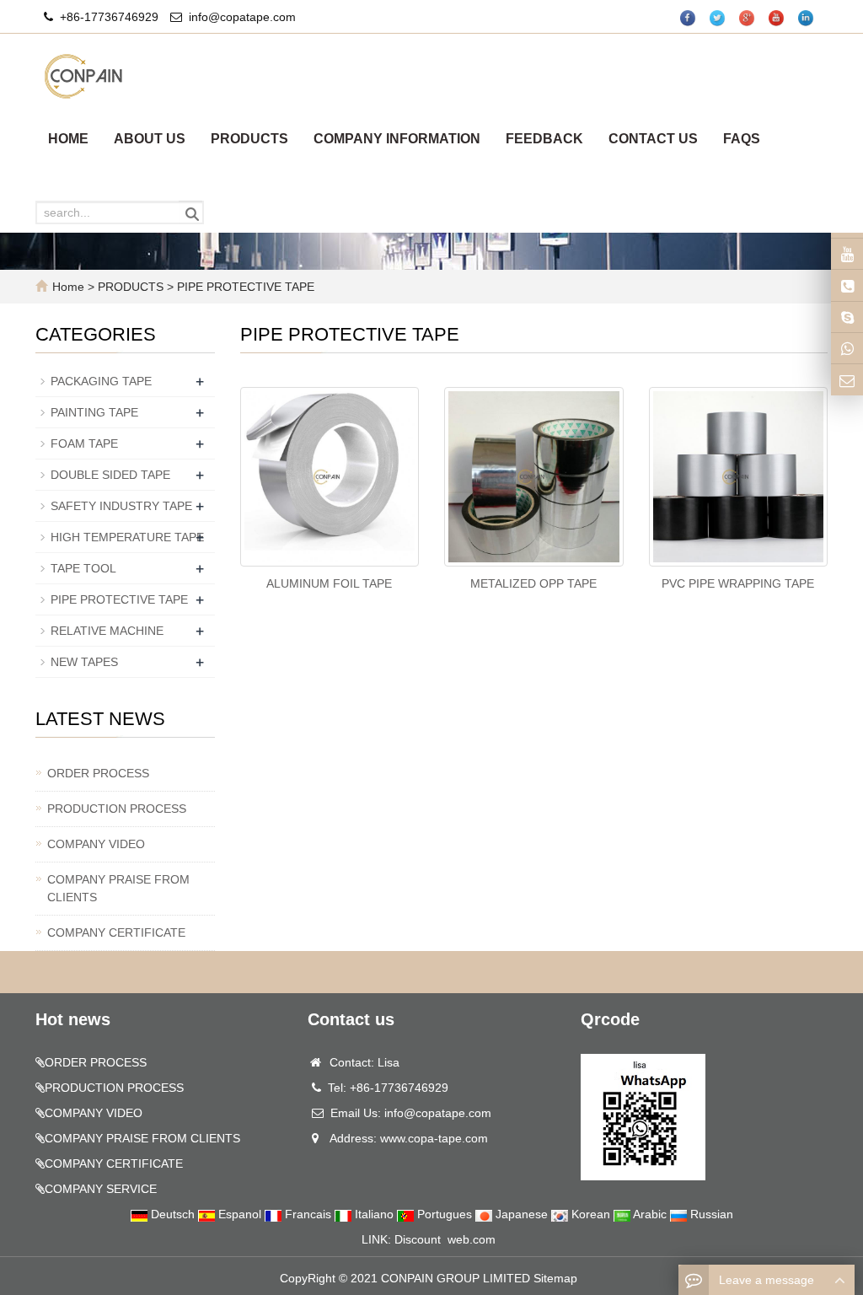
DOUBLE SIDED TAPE (110, 474)
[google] (747, 18)
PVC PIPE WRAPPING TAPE (738, 583)
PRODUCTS (249, 139)
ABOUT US (149, 139)
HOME (68, 139)
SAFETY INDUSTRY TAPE (121, 506)
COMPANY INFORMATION (397, 139)
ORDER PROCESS (98, 773)
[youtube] (777, 18)
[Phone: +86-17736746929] (847, 285)
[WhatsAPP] (847, 348)
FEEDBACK (544, 139)
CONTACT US (653, 139)
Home (68, 286)
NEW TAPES (84, 662)
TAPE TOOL (83, 568)
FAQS (741, 139)
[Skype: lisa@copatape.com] (847, 317)
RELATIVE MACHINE (107, 630)
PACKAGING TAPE (101, 381)
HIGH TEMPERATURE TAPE (127, 537)
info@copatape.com (242, 17)
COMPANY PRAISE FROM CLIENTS (118, 888)
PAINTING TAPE (94, 412)
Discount (417, 1239)
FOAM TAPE (84, 443)
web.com (472, 1239)
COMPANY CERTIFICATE (116, 932)
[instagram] (847, 254)
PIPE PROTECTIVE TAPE (244, 286)
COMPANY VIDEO (96, 844)
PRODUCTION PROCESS (116, 808)
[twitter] (718, 18)
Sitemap (555, 1278)
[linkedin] (806, 18)
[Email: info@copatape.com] (847, 379)
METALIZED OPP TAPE (533, 583)
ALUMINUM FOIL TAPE (329, 583)
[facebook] (688, 18)
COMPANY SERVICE (101, 1189)
